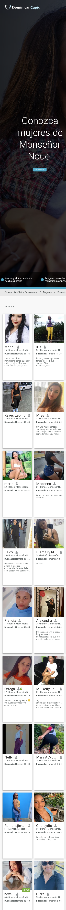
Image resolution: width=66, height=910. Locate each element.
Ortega (9, 689)
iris (38, 347)
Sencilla (39, 563)
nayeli (9, 894)
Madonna (43, 484)
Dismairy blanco (46, 552)
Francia (10, 621)
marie (8, 484)
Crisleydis (44, 826)
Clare (40, 894)
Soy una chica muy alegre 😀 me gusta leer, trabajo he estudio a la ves (17, 702)
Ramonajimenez (15, 826)
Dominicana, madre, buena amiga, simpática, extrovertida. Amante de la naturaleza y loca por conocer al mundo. (17, 567)
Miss (40, 415)
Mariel (9, 347)
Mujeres (47, 292)
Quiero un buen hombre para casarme (49, 496)
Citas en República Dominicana (21, 292)
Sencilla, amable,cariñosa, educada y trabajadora (47, 838)
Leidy (8, 552)
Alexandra (44, 621)
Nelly (8, 757)
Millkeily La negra (46, 689)
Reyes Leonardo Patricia (15, 415)
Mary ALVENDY (46, 757)
